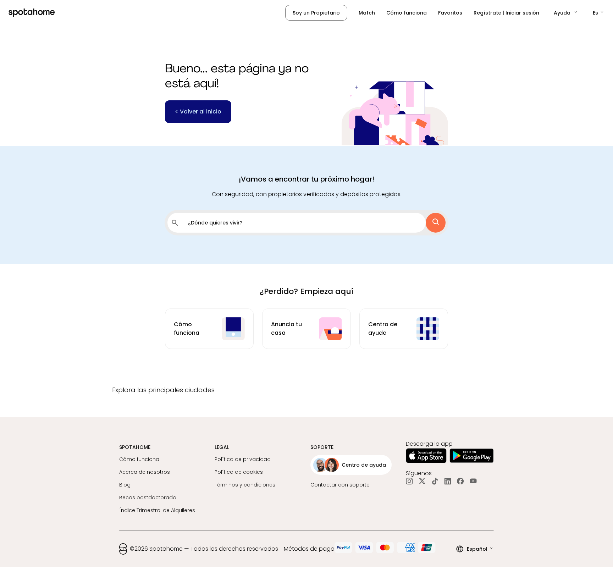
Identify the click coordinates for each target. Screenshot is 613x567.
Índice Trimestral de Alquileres (157, 510)
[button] (566, 13)
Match (367, 12)
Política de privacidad (243, 459)
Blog (125, 484)
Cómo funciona (406, 12)
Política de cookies (239, 472)
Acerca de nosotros (144, 472)
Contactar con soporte (340, 484)
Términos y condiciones (245, 484)
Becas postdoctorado (147, 497)
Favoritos (450, 12)
